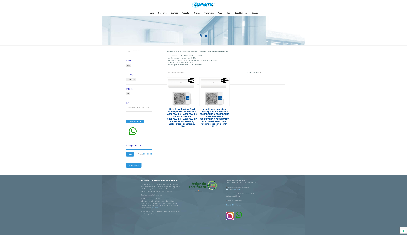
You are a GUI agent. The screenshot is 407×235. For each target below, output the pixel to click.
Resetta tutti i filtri (133, 165)
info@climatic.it (237, 189)
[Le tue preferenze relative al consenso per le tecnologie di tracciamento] (403, 231)
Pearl (128, 93)
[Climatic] (203, 5)
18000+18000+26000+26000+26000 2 (138, 108)
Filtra (130, 154)
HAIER (129, 65)
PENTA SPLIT (131, 79)
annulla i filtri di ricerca (135, 121)
